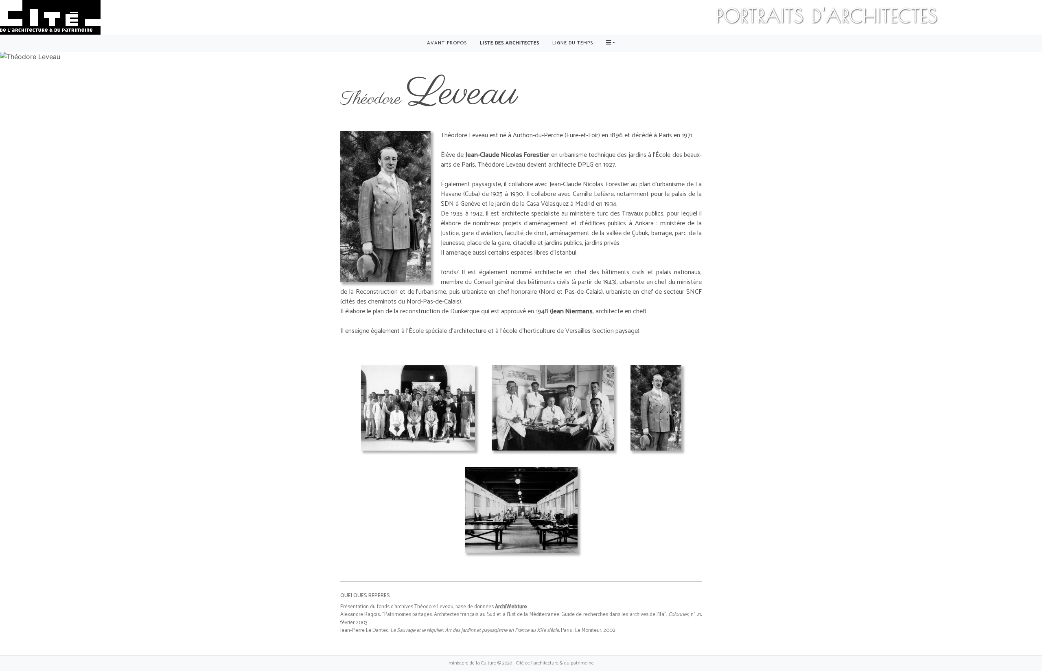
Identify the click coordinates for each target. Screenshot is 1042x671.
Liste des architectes (509, 43)
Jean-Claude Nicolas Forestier (507, 155)
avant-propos (447, 43)
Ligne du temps (572, 43)
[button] (610, 43)
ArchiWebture (511, 607)
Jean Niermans (572, 311)
